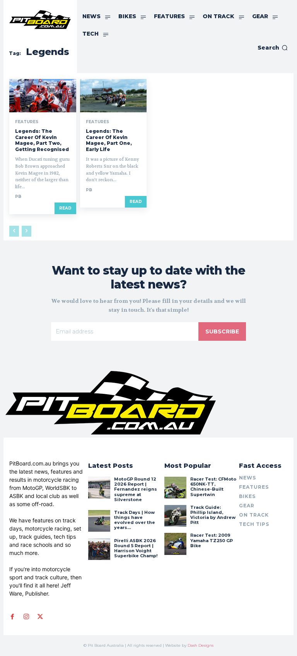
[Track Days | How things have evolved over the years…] (99, 521)
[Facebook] (12, 616)
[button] (273, 48)
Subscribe (222, 331)
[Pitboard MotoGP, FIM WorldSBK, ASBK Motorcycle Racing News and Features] (40, 19)
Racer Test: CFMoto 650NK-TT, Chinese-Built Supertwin (213, 486)
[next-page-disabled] (26, 231)
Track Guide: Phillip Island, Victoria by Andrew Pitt (213, 515)
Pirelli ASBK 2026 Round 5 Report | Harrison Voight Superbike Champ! (135, 548)
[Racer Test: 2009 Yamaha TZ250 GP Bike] (175, 544)
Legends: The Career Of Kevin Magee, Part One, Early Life (109, 140)
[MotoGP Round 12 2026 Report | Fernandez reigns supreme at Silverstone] (99, 487)
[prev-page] (14, 231)
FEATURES (26, 122)
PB (18, 196)
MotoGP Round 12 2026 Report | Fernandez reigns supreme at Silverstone (135, 489)
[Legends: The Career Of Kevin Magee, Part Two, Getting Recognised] (42, 95)
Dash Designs (200, 645)
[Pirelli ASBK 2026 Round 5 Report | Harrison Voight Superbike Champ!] (99, 549)
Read (65, 208)
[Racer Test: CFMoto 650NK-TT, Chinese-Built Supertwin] (175, 487)
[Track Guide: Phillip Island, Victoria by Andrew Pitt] (175, 516)
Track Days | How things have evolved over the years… (134, 520)
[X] (40, 616)
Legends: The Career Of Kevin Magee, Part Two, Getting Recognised (42, 140)
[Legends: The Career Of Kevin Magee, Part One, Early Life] (113, 95)
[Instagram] (26, 616)
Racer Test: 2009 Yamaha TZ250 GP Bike (211, 540)
